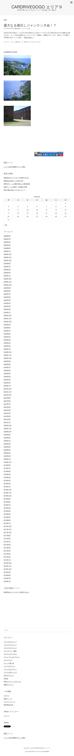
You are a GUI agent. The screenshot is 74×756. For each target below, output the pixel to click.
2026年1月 (7, 251)
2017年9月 (7, 535)
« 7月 (5, 225)
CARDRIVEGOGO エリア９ (37, 7)
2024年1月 (7, 312)
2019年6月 (7, 471)
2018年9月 (7, 499)
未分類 (6, 678)
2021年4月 (7, 413)
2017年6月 (7, 544)
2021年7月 (7, 404)
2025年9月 (7, 263)
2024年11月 (7, 282)
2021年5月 (7, 410)
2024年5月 (7, 300)
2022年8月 (7, 364)
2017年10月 (7, 532)
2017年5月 (7, 548)
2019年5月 (7, 474)
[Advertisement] (19, 143)
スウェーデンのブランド (12, 657)
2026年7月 (7, 239)
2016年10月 (7, 569)
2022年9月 (7, 361)
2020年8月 (7, 438)
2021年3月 (7, 416)
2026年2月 (7, 248)
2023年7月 (7, 331)
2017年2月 (7, 557)
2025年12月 (7, 254)
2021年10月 (7, 395)
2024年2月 (7, 309)
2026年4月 (7, 242)
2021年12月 (7, 389)
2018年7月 (7, 505)
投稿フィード (8, 699)
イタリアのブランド (10, 648)
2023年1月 (7, 349)
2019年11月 (7, 462)
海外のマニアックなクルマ (12, 681)
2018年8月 (7, 502)
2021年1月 (7, 422)
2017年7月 (7, 541)
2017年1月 (7, 560)
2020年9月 (7, 434)
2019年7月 (7, 468)
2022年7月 (7, 367)
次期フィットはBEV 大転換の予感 (15, 187)
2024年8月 (7, 291)
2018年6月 (7, 508)
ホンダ (38, 42)
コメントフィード (9, 702)
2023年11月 (7, 318)
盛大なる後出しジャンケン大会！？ (30, 25)
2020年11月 (7, 428)
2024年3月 (7, 306)
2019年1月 (7, 486)
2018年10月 (7, 496)
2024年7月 (7, 294)
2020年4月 (7, 450)
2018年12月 (7, 489)
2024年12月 (7, 279)
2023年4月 (7, 340)
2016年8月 (7, 575)
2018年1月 (7, 523)
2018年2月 (7, 520)
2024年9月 (7, 288)
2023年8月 (7, 327)
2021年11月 (7, 392)
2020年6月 (7, 444)
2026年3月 (7, 245)
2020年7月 (7, 441)
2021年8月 (7, 401)
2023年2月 (7, 346)
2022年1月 (7, 386)
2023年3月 (7, 343)
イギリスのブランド (10, 645)
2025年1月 (7, 276)
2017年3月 (7, 554)
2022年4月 (7, 376)
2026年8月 (7, 236)
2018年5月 (7, 511)
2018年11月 (7, 493)
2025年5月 (7, 272)
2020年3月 (7, 453)
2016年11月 (7, 566)
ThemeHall (46, 751)
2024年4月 (7, 303)
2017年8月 (7, 538)
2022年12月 (7, 352)
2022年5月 (7, 373)
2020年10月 (7, 431)
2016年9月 (7, 572)
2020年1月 (7, 459)
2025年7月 (7, 266)
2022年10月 (7, 358)
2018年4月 (7, 514)
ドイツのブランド (9, 666)
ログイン (6, 696)
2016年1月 (7, 581)
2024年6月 (7, 297)
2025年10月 (7, 260)
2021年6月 (7, 407)
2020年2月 (7, 456)
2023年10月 (7, 321)
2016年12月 (7, 563)
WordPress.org (8, 705)
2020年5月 (7, 447)
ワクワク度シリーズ (10, 672)
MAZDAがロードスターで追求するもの (16, 178)
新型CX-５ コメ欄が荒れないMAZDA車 (17, 184)
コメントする (26, 28)
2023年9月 (7, 324)
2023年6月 (7, 334)
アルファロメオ (31, 42)
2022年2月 (7, 383)
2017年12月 (7, 526)
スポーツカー (8, 660)
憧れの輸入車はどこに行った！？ (14, 190)
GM (25, 42)
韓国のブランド (9, 685)
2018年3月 (7, 517)
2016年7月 (7, 578)
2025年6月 (7, 269)
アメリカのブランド (10, 642)
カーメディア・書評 (10, 651)
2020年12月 (7, 425)
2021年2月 (7, 419)
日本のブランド (9, 675)
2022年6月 (7, 370)
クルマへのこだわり (10, 654)
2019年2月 (7, 483)
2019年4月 (7, 477)
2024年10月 (7, 285)
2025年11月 (7, 257)
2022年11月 (7, 355)
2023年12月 (7, 315)
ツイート (6, 716)
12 (27, 210)
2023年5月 (7, 337)
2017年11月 (7, 529)
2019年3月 (7, 480)
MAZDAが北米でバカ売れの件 (13, 181)
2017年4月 (7, 551)
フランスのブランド (10, 669)
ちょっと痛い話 (15, 42)
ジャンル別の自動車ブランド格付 (14, 167)
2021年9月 (7, 398)
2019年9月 (7, 465)
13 (37, 210)
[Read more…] (28, 37)
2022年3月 (7, 379)
